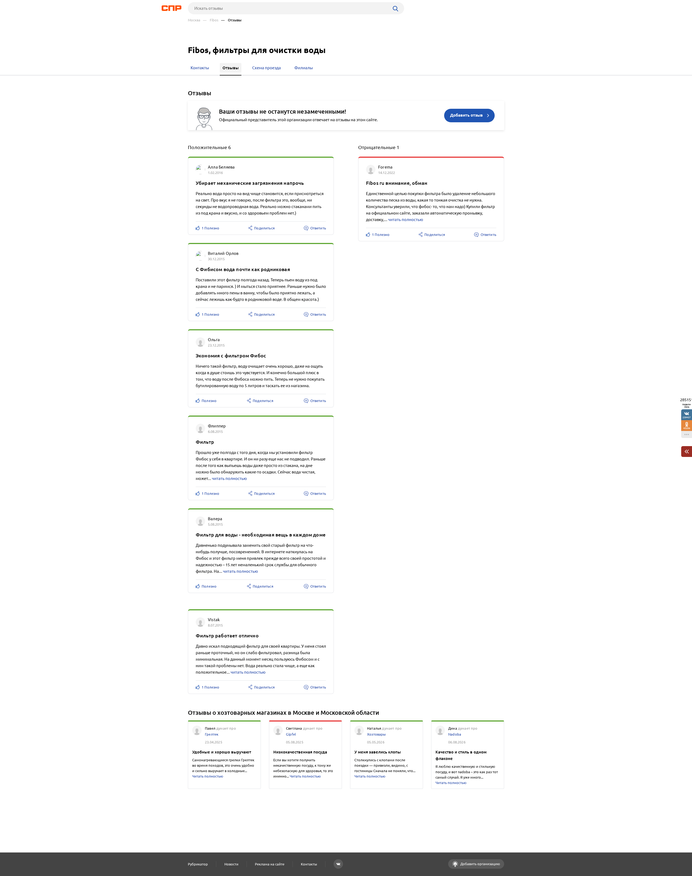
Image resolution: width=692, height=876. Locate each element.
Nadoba (454, 734)
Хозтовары (376, 734)
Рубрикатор (198, 864)
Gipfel (291, 734)
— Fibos (210, 20)
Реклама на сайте (269, 864)
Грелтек (211, 734)
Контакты (309, 864)
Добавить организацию (480, 864)
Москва (194, 20)
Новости (231, 864)
